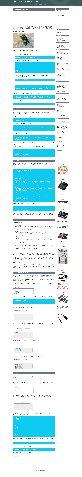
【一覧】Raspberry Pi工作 (61, 100)
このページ (44, 306)
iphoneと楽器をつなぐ (60, 57)
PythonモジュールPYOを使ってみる (62, 70)
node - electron (59, 150)
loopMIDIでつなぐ (60, 52)
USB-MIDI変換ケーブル (60, 51)
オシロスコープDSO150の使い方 (62, 147)
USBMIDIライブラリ (60, 82)
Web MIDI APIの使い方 (60, 39)
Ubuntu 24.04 (17, 15)
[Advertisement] (62, 23)
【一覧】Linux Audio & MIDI (61, 98)
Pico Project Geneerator (61, 111)
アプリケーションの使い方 (61, 15)
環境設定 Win (59, 104)
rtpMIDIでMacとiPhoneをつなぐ (62, 78)
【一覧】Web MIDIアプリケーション (62, 40)
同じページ (24, 323)
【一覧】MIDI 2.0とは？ (61, 32)
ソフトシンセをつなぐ (60, 58)
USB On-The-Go (19, 27)
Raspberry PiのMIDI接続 (61, 94)
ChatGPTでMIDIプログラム (61, 126)
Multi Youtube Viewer (60, 146)
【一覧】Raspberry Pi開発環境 (62, 99)
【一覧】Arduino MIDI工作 (61, 87)
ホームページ (59, 10)
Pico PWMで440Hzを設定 (61, 114)
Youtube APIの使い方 (60, 145)
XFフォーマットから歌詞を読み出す (62, 128)
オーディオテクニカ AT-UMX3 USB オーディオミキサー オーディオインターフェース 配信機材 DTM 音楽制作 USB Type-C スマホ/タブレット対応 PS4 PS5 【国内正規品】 (63, 194)
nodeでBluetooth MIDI (60, 62)
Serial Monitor (59, 142)
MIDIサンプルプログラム (61, 109)
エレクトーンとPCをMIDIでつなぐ (62, 67)
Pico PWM (58, 112)
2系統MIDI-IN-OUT (60, 123)
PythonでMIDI (59, 59)
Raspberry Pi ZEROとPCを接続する (22, 19)
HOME (15, 1)
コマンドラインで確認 (19, 21)
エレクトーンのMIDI (60, 68)
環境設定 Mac (59, 105)
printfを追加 (59, 110)
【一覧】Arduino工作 (60, 90)
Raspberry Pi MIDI (27, 1)
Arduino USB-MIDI (60, 86)
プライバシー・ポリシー (60, 14)
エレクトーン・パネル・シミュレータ (63, 69)
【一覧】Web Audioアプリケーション (63, 47)
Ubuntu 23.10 (17, 13)
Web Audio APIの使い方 (60, 45)
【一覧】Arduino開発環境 (61, 91)
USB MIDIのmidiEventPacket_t (62, 85)
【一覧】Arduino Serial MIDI (61, 88)
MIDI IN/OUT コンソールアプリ (62, 65)
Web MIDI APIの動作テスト (61, 38)
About (37, 1)
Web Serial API (59, 141)
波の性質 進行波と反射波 (61, 137)
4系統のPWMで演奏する (61, 115)
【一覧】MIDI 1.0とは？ (60, 31)
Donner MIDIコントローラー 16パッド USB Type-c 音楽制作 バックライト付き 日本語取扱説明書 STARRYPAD (62, 242)
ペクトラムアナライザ (60, 46)
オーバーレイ (17, 17)
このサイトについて (60, 11)
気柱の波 (58, 138)
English (32, 1)
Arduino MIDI (20, 1)
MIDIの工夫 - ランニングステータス (62, 127)
